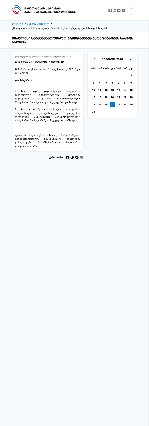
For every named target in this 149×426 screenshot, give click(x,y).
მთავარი (17, 23)
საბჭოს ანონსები (38, 23)
